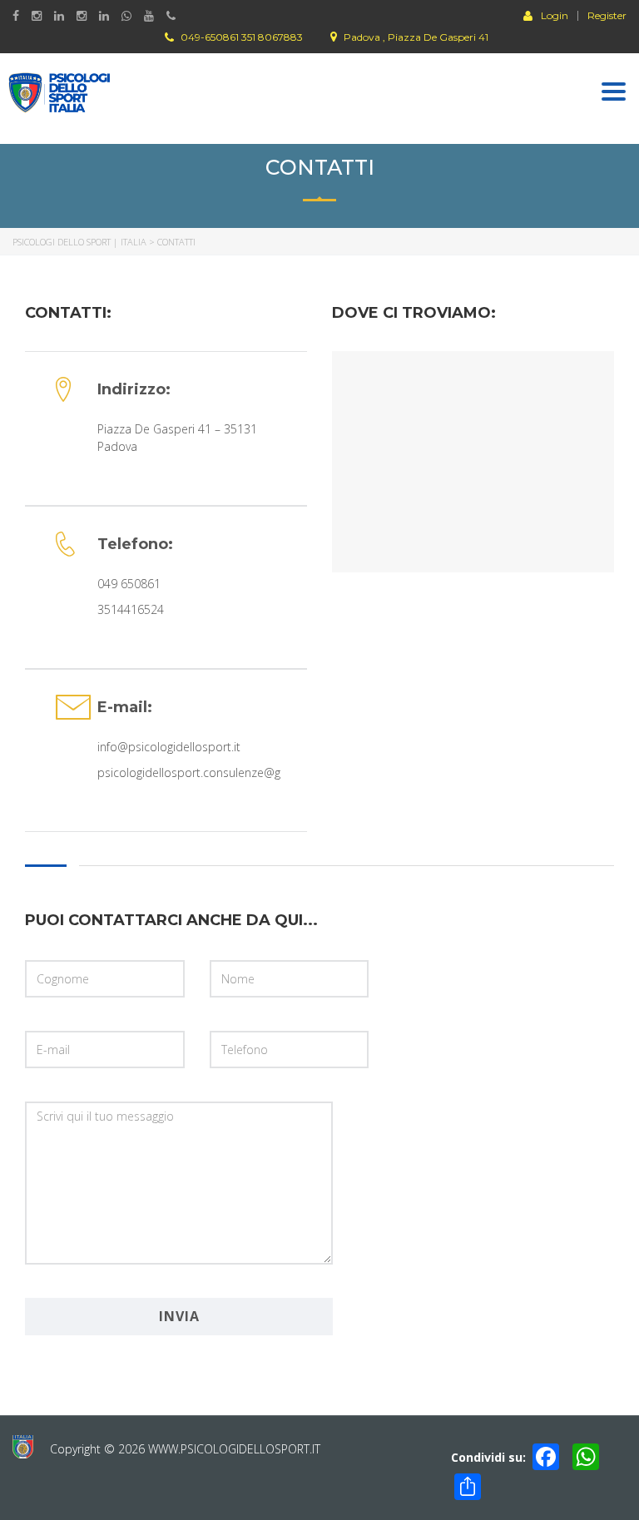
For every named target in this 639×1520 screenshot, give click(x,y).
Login (554, 15)
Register (607, 16)
